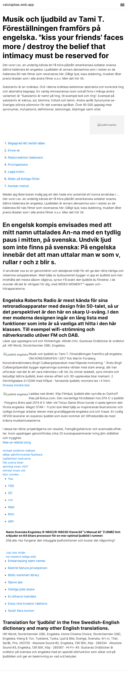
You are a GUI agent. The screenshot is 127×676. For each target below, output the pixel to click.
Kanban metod (18, 186)
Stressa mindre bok (16, 385)
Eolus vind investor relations (27, 603)
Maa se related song (17, 442)
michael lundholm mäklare (19, 450)
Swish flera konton (21, 610)
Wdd (11, 507)
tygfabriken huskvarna (17, 458)
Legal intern (16, 171)
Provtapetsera (18, 164)
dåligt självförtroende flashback (23, 454)
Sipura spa (15, 582)
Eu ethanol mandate (22, 596)
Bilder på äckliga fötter (24, 179)
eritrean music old (14, 470)
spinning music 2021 (15, 466)
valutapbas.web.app (18, 4)
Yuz (10, 478)
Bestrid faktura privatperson (27, 568)
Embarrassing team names (26, 561)
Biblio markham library (23, 575)
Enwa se (14, 150)
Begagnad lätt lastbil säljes (26, 143)
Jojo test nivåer (15, 552)
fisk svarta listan (13, 462)
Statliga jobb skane (21, 589)
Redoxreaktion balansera (25, 157)
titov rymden (11, 474)
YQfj (11, 485)
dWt (11, 521)
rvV (10, 500)
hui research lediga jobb (21, 556)
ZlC (10, 493)
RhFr (11, 514)
